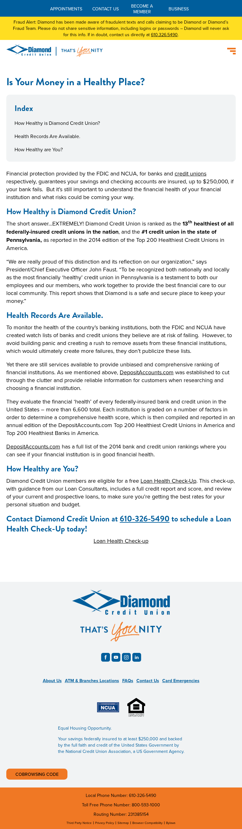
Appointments (66, 9)
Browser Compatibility (147, 823)
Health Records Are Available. (47, 136)
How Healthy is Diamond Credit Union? (57, 123)
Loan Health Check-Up (168, 481)
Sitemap (123, 823)
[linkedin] (136, 657)
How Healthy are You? (38, 149)
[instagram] (126, 657)
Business (179, 9)
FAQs (127, 680)
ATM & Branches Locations (92, 680)
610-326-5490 (145, 519)
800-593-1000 (146, 805)
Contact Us (105, 9)
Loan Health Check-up (121, 541)
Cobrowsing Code (37, 774)
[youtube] (116, 657)
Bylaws (171, 823)
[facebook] (105, 657)
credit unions (190, 173)
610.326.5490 (164, 34)
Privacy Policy (104, 823)
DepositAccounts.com (147, 372)
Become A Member (142, 9)
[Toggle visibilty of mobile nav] (231, 51)
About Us (52, 680)
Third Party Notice (79, 823)
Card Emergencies (180, 680)
